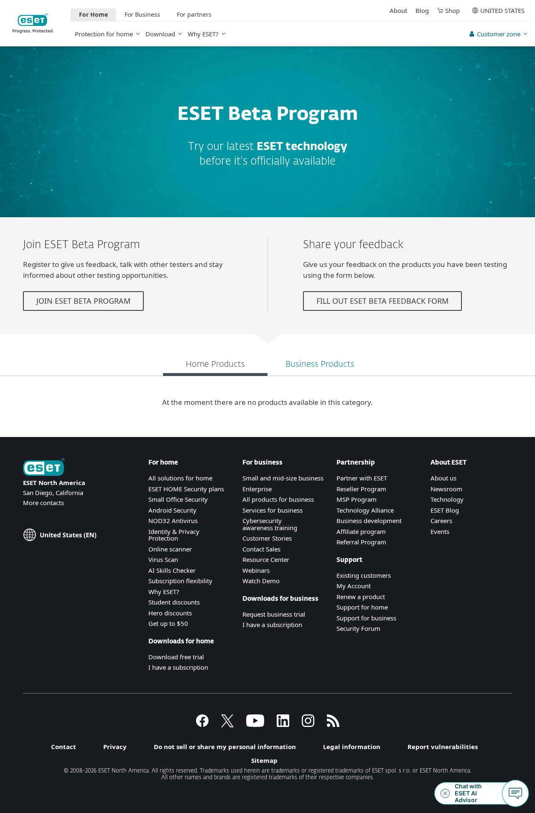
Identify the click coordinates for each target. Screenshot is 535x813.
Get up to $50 (168, 623)
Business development (369, 520)
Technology (447, 499)
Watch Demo (261, 581)
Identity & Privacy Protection (173, 535)
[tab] (215, 365)
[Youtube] (255, 724)
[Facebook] (202, 724)
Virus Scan (163, 559)
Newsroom (446, 489)
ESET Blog (445, 510)
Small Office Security (178, 499)
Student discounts (174, 602)
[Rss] (333, 724)
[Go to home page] (44, 468)
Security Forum (358, 628)
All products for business (278, 499)
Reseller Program (361, 489)
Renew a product (360, 596)
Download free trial (176, 657)
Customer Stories (267, 538)
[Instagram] (308, 724)
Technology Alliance (365, 510)
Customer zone (498, 34)
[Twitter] (227, 724)
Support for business (366, 618)
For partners (194, 14)
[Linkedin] (283, 724)
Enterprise (257, 489)
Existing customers (363, 575)
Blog (422, 10)
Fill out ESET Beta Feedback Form (382, 301)
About (398, 10)
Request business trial (273, 614)
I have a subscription (178, 667)
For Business (142, 14)
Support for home (362, 607)
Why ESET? (203, 34)
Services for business (272, 510)
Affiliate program (361, 531)
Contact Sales (261, 549)
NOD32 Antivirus (173, 520)
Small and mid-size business (283, 478)
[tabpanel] (267, 402)
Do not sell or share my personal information (225, 746)
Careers (441, 520)
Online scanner (170, 549)
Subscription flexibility (180, 581)
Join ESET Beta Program (83, 301)
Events (440, 531)
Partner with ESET (361, 478)
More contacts (43, 502)
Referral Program (361, 542)
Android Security (172, 510)
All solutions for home (180, 478)
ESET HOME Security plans (186, 489)
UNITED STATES (502, 10)
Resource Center (265, 559)
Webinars (256, 570)
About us (443, 478)
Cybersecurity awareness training (269, 524)
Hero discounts (170, 613)
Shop (452, 10)
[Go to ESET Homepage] (33, 23)
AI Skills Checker (172, 570)
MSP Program (356, 499)
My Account (353, 586)
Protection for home (104, 34)
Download (160, 34)
